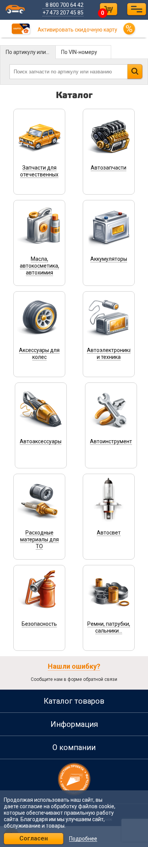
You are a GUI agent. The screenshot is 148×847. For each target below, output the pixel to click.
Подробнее (83, 839)
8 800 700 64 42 (64, 5)
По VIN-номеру (79, 52)
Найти (134, 71)
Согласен (33, 838)
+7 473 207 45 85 (63, 13)
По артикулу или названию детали (31, 52)
